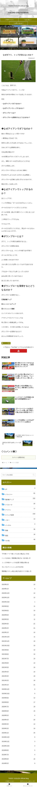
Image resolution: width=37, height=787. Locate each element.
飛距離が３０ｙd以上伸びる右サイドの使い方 (16, 571)
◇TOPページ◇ (9, 781)
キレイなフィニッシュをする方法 (12, 567)
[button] (33, 475)
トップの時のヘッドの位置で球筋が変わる (15, 562)
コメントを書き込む (18, 457)
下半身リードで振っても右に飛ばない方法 (15, 554)
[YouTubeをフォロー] (18, 351)
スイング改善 (7, 343)
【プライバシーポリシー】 (27, 781)
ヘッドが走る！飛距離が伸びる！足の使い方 (16, 558)
